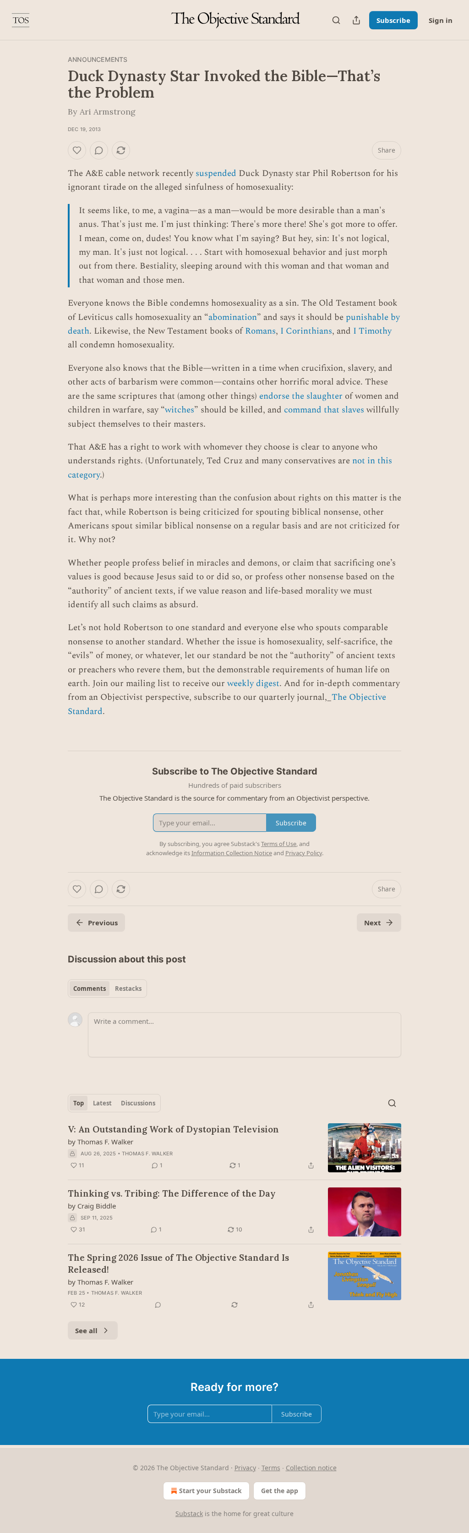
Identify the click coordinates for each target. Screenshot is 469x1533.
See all (86, 1330)
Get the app (279, 1490)
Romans (260, 331)
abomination (232, 317)
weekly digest (253, 683)
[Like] (77, 150)
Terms (271, 1467)
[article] (234, 1148)
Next (372, 922)
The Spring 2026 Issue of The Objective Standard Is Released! (178, 1263)
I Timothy (372, 331)
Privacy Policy (303, 853)
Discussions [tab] (138, 1103)
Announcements (98, 59)
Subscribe (393, 20)
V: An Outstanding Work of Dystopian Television (173, 1129)
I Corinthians (306, 331)
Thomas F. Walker (147, 1153)
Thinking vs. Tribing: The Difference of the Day (172, 1193)
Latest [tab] (102, 1103)
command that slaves (324, 410)
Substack (189, 1513)
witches (179, 410)
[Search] (336, 20)
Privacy (245, 1467)
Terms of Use (278, 844)
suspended (216, 173)
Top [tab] (78, 1103)
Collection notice (311, 1467)
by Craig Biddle (92, 1205)
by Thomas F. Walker (100, 1141)
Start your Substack (210, 1490)
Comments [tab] (89, 988)
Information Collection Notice (231, 853)
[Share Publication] (356, 20)
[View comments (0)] (99, 150)
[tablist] (107, 988)
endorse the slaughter (301, 396)
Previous (103, 922)
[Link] (55, 736)
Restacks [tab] (128, 988)
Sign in (441, 20)
